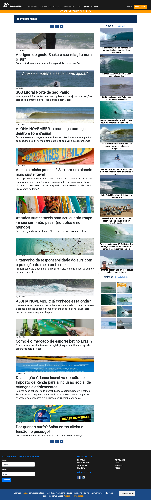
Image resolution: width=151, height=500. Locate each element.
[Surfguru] (13, 5)
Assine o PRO (140, 7)
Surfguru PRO (83, 463)
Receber (6, 480)
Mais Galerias (123, 277)
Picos (117, 468)
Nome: (4, 460)
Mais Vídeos (122, 26)
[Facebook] (79, 477)
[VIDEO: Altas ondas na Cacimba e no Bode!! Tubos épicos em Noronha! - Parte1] (124, 311)
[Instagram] (83, 477)
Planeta (81, 468)
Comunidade (82, 465)
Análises (119, 465)
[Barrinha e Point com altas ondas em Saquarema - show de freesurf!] (108, 299)
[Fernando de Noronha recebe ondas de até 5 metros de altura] (124, 323)
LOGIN (129, 7)
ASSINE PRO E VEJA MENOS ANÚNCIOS (75, 11)
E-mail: (4, 470)
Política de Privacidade (73, 496)
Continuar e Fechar (127, 493)
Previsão (81, 460)
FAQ (79, 7)
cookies (24, 493)
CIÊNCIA (118, 463)
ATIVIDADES (120, 460)
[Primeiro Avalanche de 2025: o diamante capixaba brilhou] (124, 299)
